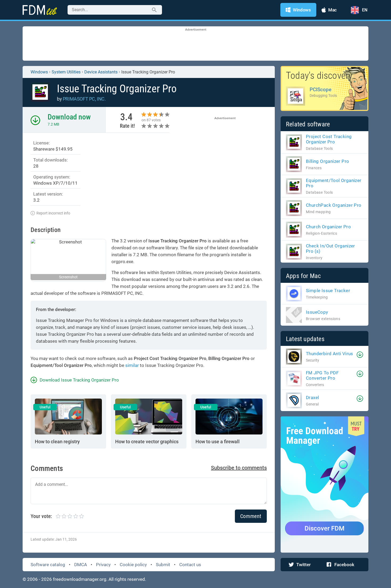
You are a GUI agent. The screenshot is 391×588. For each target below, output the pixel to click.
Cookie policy (133, 564)
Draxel (312, 397)
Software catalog (48, 564)
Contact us (190, 564)
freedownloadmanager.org (79, 579)
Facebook (344, 564)
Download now (69, 117)
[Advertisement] (195, 44)
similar (132, 365)
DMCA (80, 564)
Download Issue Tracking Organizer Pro (79, 380)
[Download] (360, 354)
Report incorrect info (53, 213)
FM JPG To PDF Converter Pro (322, 375)
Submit (163, 564)
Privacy (103, 564)
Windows (39, 71)
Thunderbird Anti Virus (329, 353)
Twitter (303, 564)
